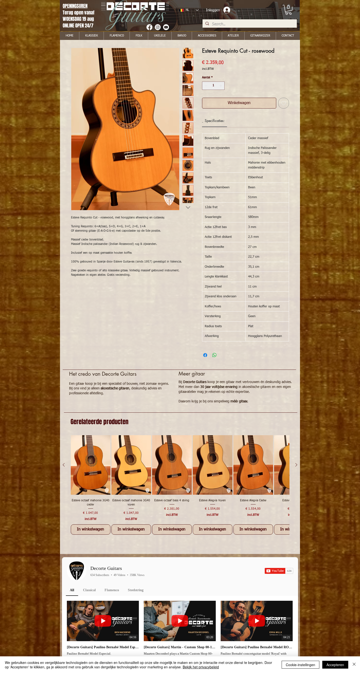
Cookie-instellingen (300, 664)
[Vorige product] (64, 465)
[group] (180, 485)
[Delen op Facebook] (205, 355)
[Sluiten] (354, 664)
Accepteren (335, 664)
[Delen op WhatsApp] (214, 355)
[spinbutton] (213, 86)
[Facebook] (149, 27)
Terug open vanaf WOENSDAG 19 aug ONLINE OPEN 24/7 (79, 19)
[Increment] (221, 86)
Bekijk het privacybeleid (201, 666)
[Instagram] (158, 27)
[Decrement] (205, 86)
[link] (288, 10)
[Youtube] (166, 27)
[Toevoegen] (283, 103)
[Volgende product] (296, 465)
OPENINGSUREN (75, 5)
